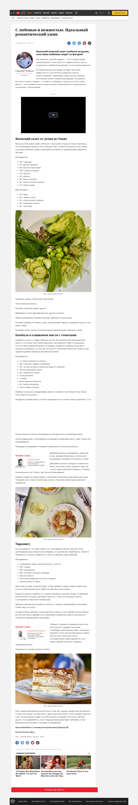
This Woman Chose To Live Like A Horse (77, 772)
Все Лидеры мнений (57, 801)
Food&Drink (45, 18)
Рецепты (36, 737)
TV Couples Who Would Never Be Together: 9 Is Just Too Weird (28, 773)
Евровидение (55, 18)
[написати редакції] (84, 43)
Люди (38, 18)
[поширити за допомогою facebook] (69, 43)
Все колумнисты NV (38, 801)
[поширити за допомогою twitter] (74, 43)
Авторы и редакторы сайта (117, 801)
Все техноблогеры (75, 801)
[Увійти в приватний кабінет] (108, 13)
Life (12, 18)
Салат (42, 737)
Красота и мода (22, 18)
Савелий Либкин (26, 737)
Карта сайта (23, 801)
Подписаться (119, 13)
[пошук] (96, 13)
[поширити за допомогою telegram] (79, 43)
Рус (101, 13)
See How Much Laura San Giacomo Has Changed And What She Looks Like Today (52, 773)
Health (32, 18)
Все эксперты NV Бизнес (94, 801)
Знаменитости (67, 18)
